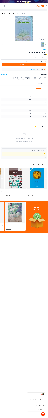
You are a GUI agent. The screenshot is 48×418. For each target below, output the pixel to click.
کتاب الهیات (40, 83)
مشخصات (44, 87)
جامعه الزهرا (45, 49)
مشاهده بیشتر (4, 164)
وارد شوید (27, 154)
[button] (2, 179)
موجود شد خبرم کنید (23, 64)
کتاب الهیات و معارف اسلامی (37, 57)
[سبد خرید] (4, 6)
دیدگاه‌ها (38, 87)
